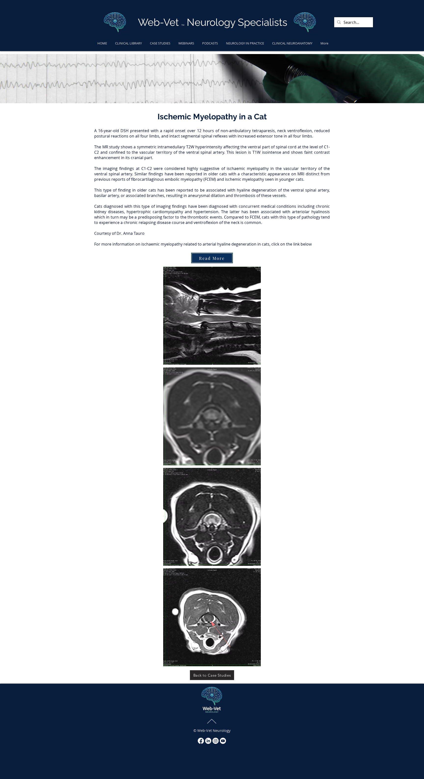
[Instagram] (215, 741)
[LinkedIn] (208, 741)
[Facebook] (201, 741)
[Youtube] (223, 741)
